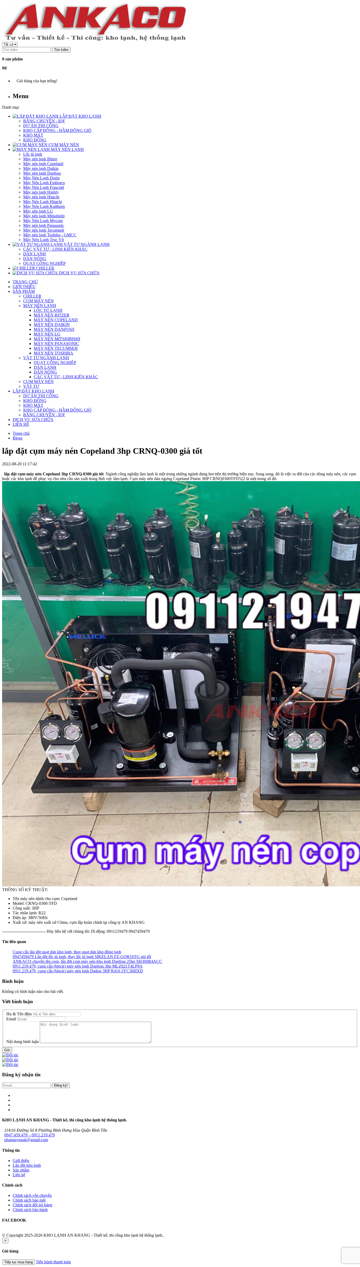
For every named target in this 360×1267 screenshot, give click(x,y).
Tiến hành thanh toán (53, 1262)
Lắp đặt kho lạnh (27, 1165)
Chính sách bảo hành (30, 1209)
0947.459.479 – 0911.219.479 (29, 1135)
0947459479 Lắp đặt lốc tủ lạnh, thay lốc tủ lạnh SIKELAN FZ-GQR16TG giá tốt (82, 956)
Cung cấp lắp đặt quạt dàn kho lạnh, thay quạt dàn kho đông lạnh (67, 952)
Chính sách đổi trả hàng (32, 1205)
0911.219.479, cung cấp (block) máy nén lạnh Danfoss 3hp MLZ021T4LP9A (78, 966)
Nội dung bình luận (22, 1041)
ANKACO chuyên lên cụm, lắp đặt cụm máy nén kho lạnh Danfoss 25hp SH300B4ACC (87, 961)
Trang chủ (21, 433)
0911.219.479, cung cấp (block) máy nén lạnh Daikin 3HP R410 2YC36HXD (78, 971)
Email (11, 1019)
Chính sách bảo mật (29, 1200)
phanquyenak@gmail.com (26, 1139)
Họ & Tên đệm (19, 1014)
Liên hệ (19, 1175)
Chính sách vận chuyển (32, 1195)
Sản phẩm (21, 1170)
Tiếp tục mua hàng (18, 1262)
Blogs (17, 438)
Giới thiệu (21, 1160)
